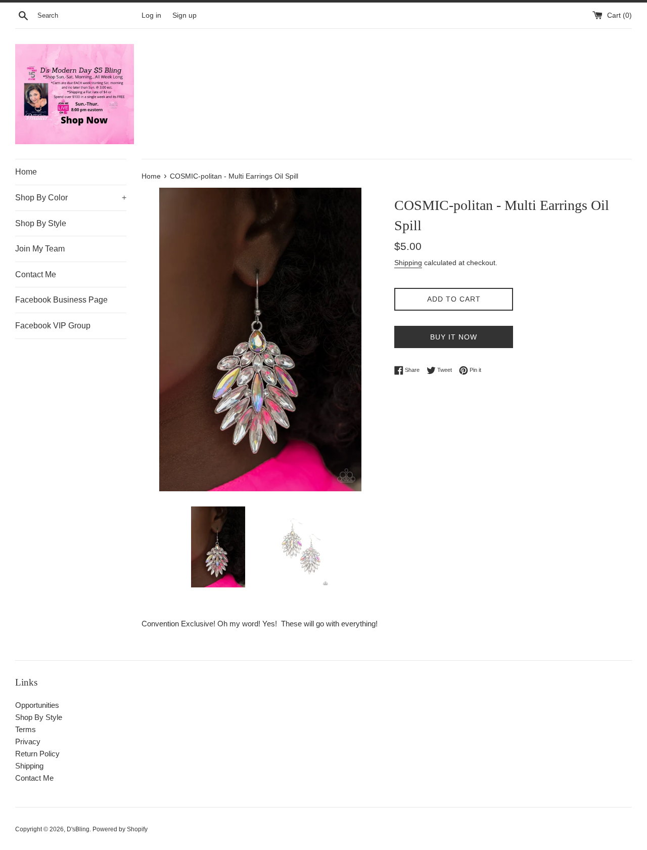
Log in (151, 15)
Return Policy (37, 753)
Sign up (184, 15)
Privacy (27, 741)
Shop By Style (40, 223)
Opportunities (37, 705)
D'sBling (78, 829)
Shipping (408, 263)
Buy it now (453, 337)
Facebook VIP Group (52, 325)
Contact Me (35, 274)
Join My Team (40, 248)
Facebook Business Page (61, 299)
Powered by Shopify (120, 829)
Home (26, 171)
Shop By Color (70, 197)
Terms (25, 729)
